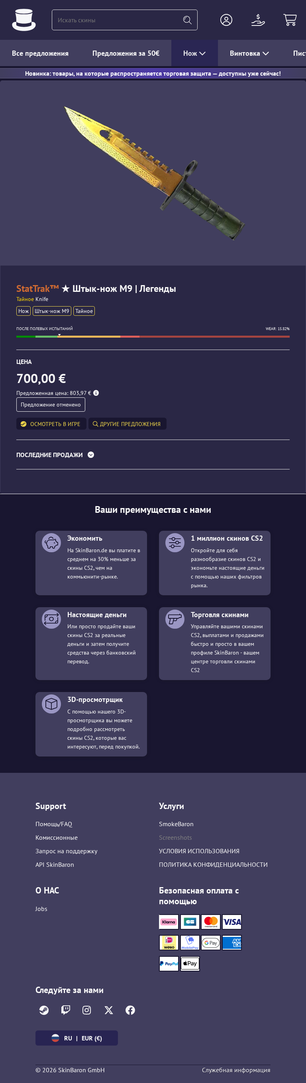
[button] (226, 20)
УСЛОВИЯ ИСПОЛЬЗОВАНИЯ (199, 851)
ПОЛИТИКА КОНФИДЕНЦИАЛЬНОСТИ (213, 864)
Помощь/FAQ (53, 824)
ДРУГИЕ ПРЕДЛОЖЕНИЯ (129, 424)
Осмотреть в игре (55, 424)
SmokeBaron (176, 824)
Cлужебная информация (236, 1070)
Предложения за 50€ (125, 53)
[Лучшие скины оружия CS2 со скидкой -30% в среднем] (24, 20)
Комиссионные (56, 837)
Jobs (41, 909)
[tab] (153, 456)
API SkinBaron (54, 864)
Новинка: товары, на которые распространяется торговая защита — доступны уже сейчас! (153, 73)
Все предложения (40, 53)
